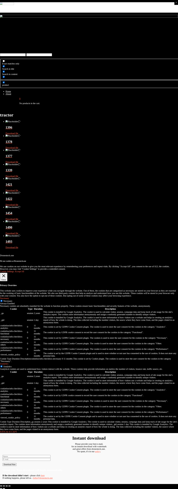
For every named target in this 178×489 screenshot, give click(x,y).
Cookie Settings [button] (7, 271)
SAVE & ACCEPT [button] (8, 432)
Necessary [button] (4, 298)
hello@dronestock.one (43, 478)
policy (97, 451)
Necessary (7, 301)
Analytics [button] (4, 364)
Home (8, 91)
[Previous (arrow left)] (1, 488)
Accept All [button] (19, 271)
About (8, 94)
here (43, 475)
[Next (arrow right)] (4, 488)
